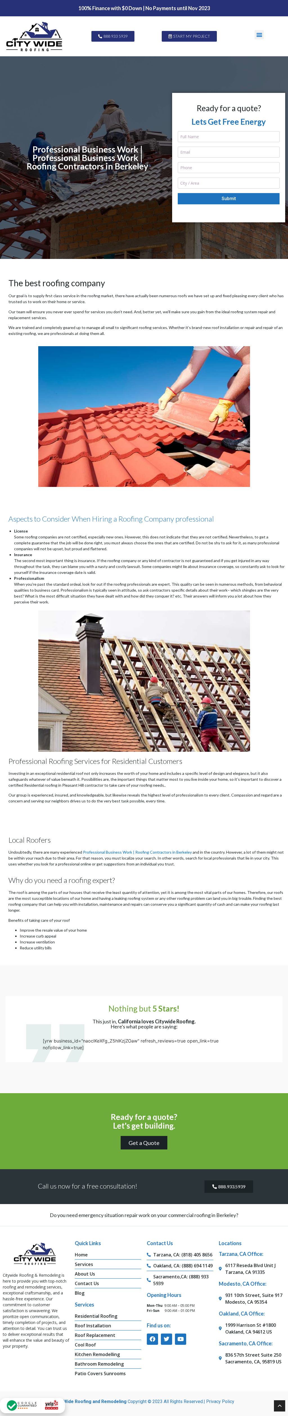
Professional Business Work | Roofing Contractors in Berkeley (137, 852)
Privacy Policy (220, 1401)
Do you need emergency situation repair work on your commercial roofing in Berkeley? (144, 1215)
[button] (259, 34)
